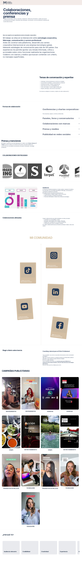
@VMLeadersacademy (56, 336)
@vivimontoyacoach (23, 318)
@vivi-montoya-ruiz (53, 303)
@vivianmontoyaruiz (26, 281)
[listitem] (11, 547)
